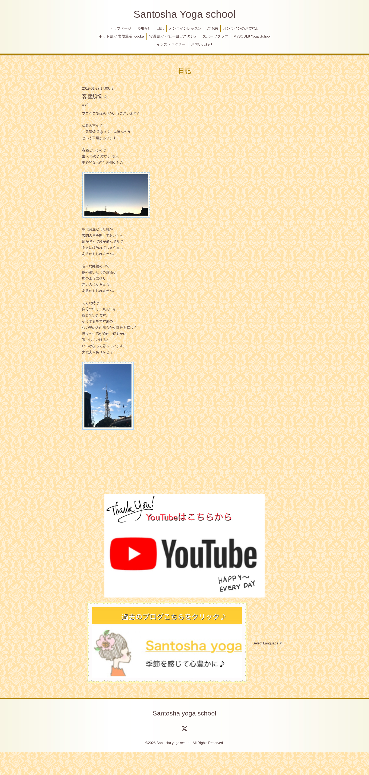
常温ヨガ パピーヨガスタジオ (173, 36)
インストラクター (171, 44)
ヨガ (85, 104)
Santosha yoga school (184, 713)
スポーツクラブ (215, 36)
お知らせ (144, 28)
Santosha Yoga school (184, 14)
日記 (160, 28)
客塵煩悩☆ (95, 96)
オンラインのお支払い (241, 28)
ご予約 (212, 28)
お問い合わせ (202, 44)
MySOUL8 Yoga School (252, 36)
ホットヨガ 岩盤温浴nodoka (121, 36)
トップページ (120, 28)
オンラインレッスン (185, 28)
